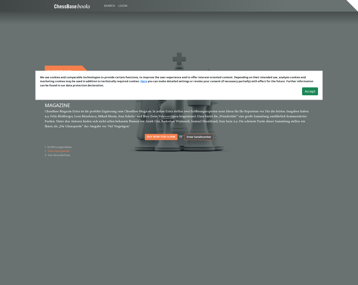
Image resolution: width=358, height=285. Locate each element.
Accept (310, 91)
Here (143, 81)
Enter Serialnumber (199, 136)
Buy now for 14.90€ (161, 136)
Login (122, 5)
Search (109, 5)
